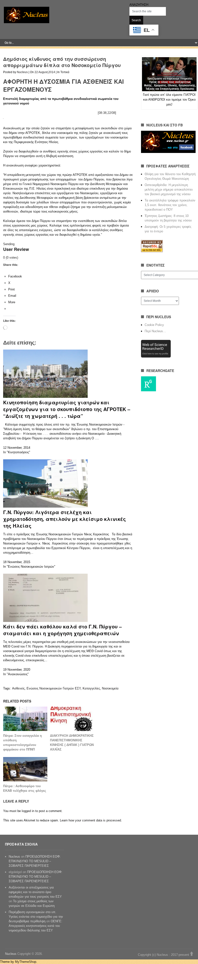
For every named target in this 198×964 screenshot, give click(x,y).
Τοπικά (64, 72)
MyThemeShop (25, 962)
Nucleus (22, 72)
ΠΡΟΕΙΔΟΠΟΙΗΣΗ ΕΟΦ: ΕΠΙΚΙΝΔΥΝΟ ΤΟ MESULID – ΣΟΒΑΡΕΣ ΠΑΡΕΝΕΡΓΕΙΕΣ (35, 861)
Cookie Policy (154, 325)
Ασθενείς (18, 688)
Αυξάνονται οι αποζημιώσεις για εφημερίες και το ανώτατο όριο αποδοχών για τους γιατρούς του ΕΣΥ (35, 892)
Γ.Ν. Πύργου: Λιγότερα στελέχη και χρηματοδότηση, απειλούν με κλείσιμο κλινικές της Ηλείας (64, 519)
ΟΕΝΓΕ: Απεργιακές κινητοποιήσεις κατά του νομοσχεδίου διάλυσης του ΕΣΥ (35, 925)
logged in (28, 811)
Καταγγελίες (91, 688)
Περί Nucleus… (155, 331)
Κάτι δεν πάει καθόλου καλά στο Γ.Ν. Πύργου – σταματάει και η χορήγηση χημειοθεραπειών (62, 630)
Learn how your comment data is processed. (91, 820)
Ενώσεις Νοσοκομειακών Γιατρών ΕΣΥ (54, 688)
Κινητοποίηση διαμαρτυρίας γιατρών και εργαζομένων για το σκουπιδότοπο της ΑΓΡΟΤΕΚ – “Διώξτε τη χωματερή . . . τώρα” (66, 409)
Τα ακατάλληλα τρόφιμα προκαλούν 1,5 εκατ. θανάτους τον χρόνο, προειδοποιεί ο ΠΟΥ (170, 205)
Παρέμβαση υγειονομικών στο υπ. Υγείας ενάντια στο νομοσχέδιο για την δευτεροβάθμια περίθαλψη (36, 916)
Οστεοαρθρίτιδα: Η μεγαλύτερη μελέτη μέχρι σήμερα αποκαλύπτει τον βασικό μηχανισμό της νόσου (169, 189)
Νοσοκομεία (110, 688)
